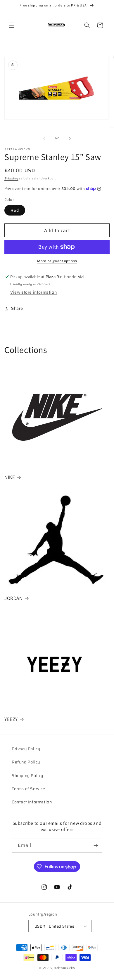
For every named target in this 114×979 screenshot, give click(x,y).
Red (15, 210)
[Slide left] (44, 138)
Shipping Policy (27, 775)
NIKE (9, 477)
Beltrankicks (64, 967)
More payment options (57, 261)
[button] (11, 25)
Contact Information (32, 802)
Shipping (11, 178)
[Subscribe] (95, 845)
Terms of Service (28, 788)
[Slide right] (69, 138)
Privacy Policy (26, 749)
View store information (33, 292)
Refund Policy (26, 762)
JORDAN (13, 598)
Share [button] (17, 308)
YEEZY (11, 719)
